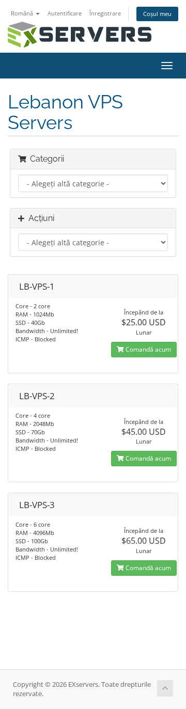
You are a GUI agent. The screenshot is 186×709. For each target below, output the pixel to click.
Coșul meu (157, 14)
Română (23, 13)
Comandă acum (147, 349)
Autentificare (65, 13)
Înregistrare (105, 13)
